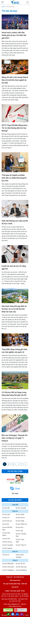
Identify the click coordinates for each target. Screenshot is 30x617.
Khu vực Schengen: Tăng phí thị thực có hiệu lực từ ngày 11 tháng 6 (14, 438)
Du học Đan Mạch (6, 534)
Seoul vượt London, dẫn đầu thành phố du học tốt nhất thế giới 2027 (14, 35)
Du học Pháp (20, 521)
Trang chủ (9, 577)
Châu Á (15, 560)
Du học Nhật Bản (8, 563)
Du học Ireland (7, 548)
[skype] (12, 488)
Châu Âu (15, 511)
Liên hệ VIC (15, 587)
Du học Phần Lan (21, 524)
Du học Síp (19, 530)
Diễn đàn (24, 584)
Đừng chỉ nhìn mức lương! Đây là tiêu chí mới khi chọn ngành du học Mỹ (15, 80)
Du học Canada (21, 508)
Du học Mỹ (5, 508)
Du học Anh (6, 514)
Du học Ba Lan (7, 521)
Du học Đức (6, 538)
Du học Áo (5, 517)
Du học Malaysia (21, 570)
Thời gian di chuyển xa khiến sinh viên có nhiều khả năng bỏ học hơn (14, 178)
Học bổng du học (19, 577)
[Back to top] (27, 614)
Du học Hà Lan (7, 542)
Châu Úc (15, 551)
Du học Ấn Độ (20, 563)
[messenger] (12, 614)
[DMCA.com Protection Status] (8, 610)
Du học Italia (20, 514)
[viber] (21, 614)
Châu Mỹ (15, 505)
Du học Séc (19, 527)
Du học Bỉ (5, 524)
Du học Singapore (8, 570)
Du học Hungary (7, 545)
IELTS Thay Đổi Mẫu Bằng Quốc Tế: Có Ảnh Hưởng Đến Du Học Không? (15, 128)
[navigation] (2, 2)
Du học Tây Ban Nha (21, 535)
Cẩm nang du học (15, 580)
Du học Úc (5, 555)
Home (3, 6)
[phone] (8, 614)
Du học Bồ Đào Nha (7, 528)
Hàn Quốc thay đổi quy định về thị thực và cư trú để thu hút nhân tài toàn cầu (14, 309)
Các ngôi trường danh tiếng (11, 584)
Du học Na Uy (20, 517)
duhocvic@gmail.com (13, 604)
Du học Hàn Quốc (8, 567)
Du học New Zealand (20, 556)
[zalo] (17, 614)
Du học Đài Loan (21, 567)
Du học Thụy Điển (20, 541)
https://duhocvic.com (15, 606)
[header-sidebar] (27, 2)
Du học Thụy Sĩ (21, 545)
